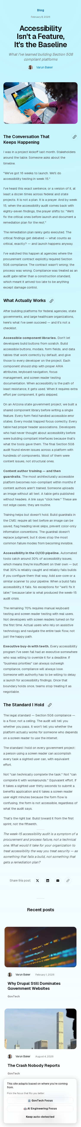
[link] (40, 964)
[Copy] (74, 137)
